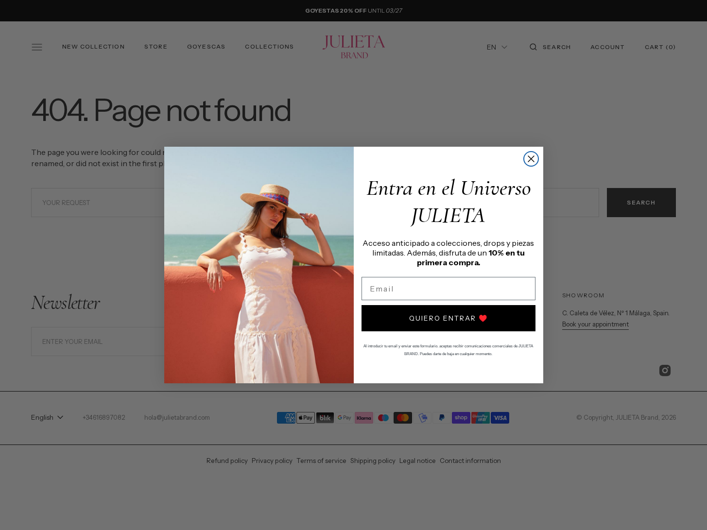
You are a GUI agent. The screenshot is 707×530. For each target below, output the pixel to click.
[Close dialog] (531, 159)
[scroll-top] (684, 507)
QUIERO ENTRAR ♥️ (448, 318)
